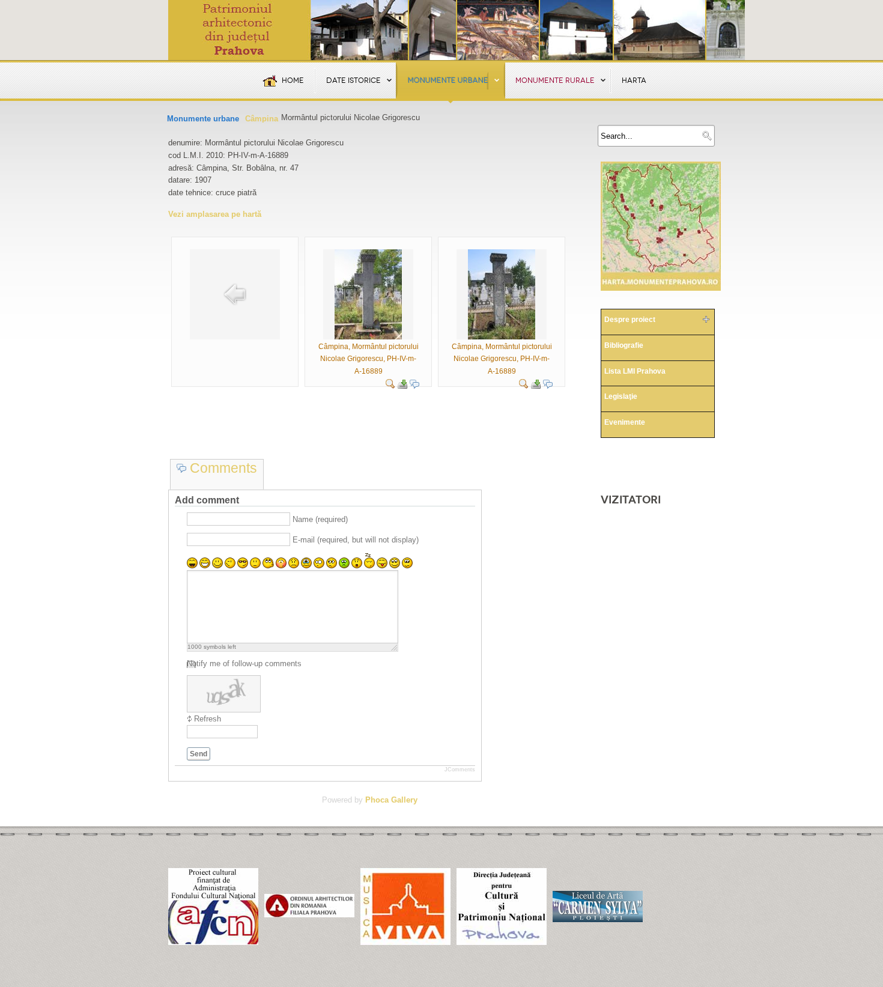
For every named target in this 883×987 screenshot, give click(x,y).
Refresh (207, 718)
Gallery (404, 799)
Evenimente (624, 422)
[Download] (402, 385)
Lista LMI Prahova (635, 371)
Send (198, 754)
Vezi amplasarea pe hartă (214, 214)
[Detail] (390, 385)
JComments (460, 770)
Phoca (377, 799)
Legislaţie (620, 396)
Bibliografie (623, 345)
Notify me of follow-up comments (244, 663)
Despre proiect (629, 319)
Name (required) (320, 519)
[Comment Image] (414, 385)
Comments (221, 468)
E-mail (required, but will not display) (356, 539)
